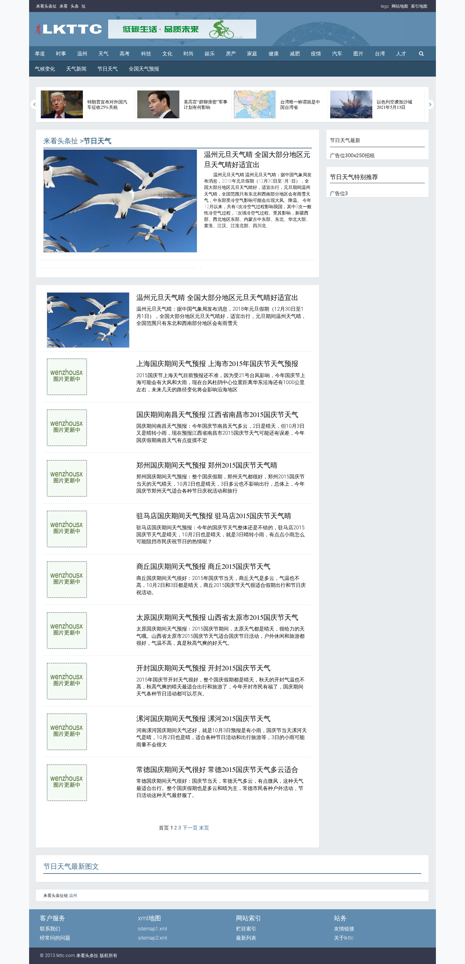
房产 (231, 54)
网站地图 (400, 6)
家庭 (252, 54)
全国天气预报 (144, 69)
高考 (125, 54)
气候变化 (45, 69)
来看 (63, 6)
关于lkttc (344, 938)
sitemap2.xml (152, 938)
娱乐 (210, 54)
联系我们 (50, 929)
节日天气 (107, 69)
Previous (35, 104)
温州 (82, 54)
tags (385, 6)
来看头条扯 (46, 6)
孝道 (40, 54)
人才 (401, 54)
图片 (358, 54)
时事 (61, 54)
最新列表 (246, 938)
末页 (204, 828)
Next (429, 104)
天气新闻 (76, 69)
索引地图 (419, 6)
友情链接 (344, 929)
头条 (75, 6)
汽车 (337, 54)
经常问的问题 (55, 938)
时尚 (188, 54)
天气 (103, 54)
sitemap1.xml (152, 929)
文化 (167, 54)
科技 (146, 54)
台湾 (380, 54)
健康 (274, 54)
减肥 (295, 54)
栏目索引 (246, 929)
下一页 (190, 828)
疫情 (316, 54)
